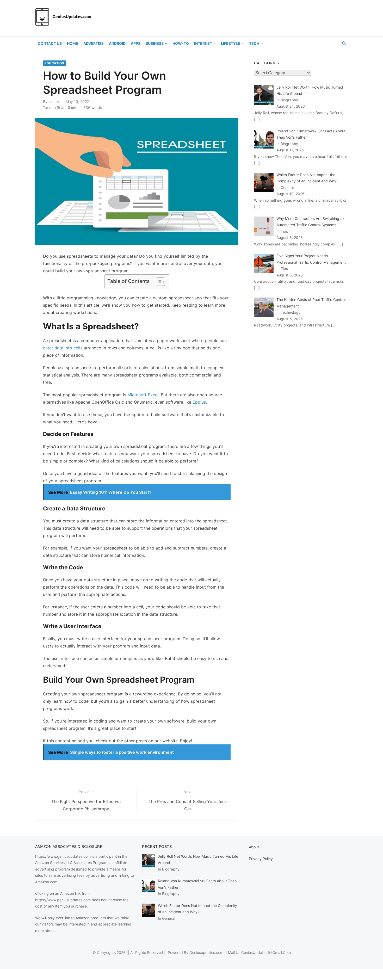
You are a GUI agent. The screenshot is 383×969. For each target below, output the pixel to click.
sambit (54, 101)
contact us (50, 43)
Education (54, 63)
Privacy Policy (261, 858)
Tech (254, 43)
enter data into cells (62, 347)
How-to (180, 43)
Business (155, 43)
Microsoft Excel (142, 394)
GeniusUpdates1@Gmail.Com (266, 952)
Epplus (199, 402)
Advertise (93, 43)
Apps (135, 43)
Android (117, 43)
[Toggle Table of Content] (158, 281)
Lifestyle (230, 43)
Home (72, 43)
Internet (203, 43)
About (254, 847)
